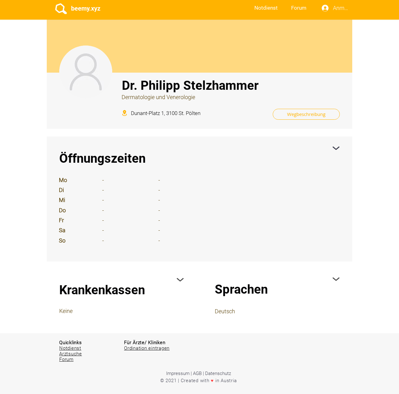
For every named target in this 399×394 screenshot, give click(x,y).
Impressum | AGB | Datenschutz (198, 373)
